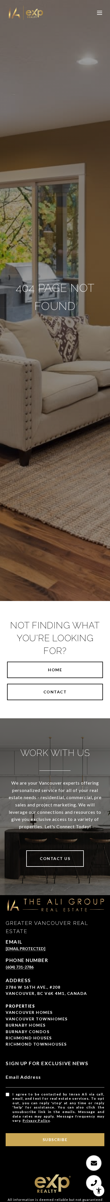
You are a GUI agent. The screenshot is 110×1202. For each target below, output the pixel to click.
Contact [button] (55, 691)
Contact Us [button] (55, 858)
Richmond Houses (29, 1037)
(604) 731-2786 (20, 967)
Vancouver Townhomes (37, 1018)
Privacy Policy (36, 1120)
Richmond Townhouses (36, 1044)
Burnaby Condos (27, 1031)
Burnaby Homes (26, 1025)
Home (55, 669)
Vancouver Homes (29, 1012)
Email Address (23, 1077)
